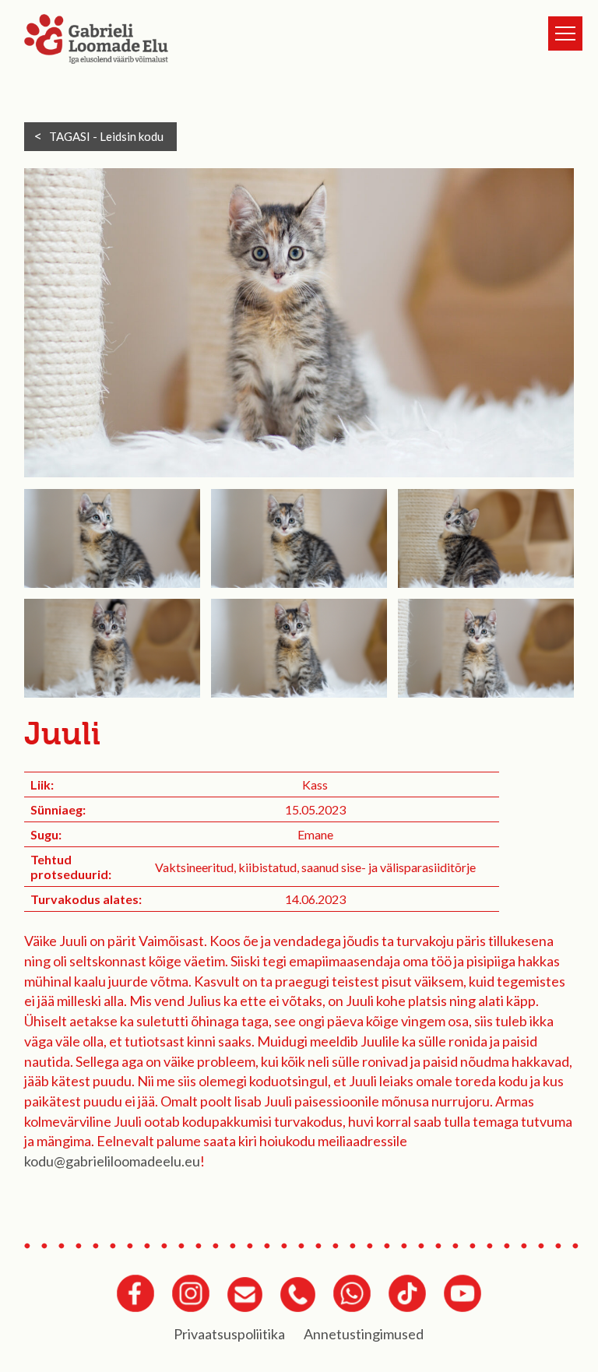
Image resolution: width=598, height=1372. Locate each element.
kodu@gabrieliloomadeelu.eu (112, 1161)
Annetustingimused (364, 1333)
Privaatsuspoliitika (229, 1333)
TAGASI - (106, 136)
